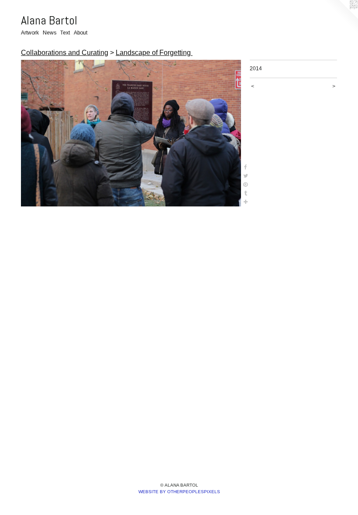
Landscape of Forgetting (154, 52)
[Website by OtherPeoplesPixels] (340, 17)
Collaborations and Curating (64, 52)
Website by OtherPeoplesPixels (179, 491)
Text (65, 33)
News (49, 33)
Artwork (30, 33)
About (80, 33)
